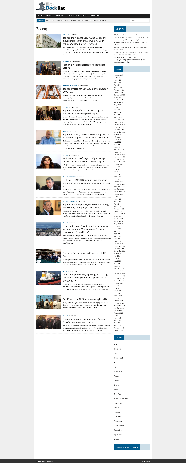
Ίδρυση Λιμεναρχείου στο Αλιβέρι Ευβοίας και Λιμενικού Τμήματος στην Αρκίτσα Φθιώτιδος (86, 135)
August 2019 (118, 283)
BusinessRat (60, 16)
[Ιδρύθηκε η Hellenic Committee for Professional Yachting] (48, 74)
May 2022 (117, 201)
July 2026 (117, 78)
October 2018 (119, 308)
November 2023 (119, 157)
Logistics (116, 353)
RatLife (84, 16)
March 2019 (118, 296)
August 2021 (118, 224)
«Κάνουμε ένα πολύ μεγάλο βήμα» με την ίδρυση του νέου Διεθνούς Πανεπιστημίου (84, 159)
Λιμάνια (49, 16)
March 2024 (118, 147)
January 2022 (118, 211)
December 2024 (119, 125)
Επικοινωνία (146, 461)
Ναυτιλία (66, 271)
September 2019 (120, 281)
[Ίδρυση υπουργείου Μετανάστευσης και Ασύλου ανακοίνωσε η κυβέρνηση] (48, 119)
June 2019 (117, 288)
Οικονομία (72, 177)
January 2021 (118, 241)
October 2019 (119, 278)
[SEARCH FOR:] (139, 20)
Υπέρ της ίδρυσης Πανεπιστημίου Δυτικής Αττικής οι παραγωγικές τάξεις (84, 320)
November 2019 (119, 276)
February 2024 (119, 149)
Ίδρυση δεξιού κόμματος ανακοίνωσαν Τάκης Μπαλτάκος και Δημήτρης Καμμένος (86, 205)
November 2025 (119, 97)
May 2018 (117, 320)
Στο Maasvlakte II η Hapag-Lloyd (125, 57)
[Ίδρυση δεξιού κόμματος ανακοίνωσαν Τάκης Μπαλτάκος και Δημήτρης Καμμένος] (48, 213)
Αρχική (40, 16)
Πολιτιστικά (118, 421)
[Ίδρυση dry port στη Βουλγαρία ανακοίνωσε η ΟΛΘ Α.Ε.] (48, 98)
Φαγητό (116, 439)
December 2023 (119, 154)
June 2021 (117, 229)
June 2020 (117, 258)
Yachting (66, 61)
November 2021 (119, 216)
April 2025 (117, 115)
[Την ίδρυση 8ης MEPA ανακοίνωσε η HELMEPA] (48, 308)
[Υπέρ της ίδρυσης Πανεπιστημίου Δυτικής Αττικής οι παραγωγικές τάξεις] (48, 328)
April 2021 (117, 234)
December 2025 (119, 95)
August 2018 (118, 313)
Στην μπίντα (73, 201)
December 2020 (119, 243)
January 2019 (118, 301)
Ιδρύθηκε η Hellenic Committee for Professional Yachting (84, 66)
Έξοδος (116, 389)
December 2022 (119, 184)
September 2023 (120, 162)
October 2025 (119, 100)
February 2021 (119, 239)
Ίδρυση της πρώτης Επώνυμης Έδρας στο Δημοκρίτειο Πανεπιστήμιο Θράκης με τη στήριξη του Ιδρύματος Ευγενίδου (85, 40)
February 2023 (119, 179)
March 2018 (118, 325)
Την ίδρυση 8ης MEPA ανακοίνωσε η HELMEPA (85, 299)
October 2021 (119, 219)
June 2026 (117, 80)
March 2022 (118, 206)
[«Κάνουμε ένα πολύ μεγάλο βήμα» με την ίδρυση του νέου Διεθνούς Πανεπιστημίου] (48, 167)
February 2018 (119, 328)
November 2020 (119, 246)
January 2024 (118, 152)
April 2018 (117, 323)
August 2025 (118, 105)
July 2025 (117, 107)
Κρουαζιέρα (118, 403)
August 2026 (118, 75)
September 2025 (120, 102)
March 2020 (118, 266)
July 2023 (117, 167)
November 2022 (119, 187)
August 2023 (118, 164)
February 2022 (119, 209)
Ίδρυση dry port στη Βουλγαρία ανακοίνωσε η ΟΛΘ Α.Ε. (85, 90)
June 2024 (117, 139)
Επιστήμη (66, 34)
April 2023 (117, 174)
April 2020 (117, 263)
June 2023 (117, 169)
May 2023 (117, 172)
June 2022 (117, 199)
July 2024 (117, 137)
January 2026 (118, 92)
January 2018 (118, 330)
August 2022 (118, 194)
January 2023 (118, 182)
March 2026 (118, 87)
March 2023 (118, 177)
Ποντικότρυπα (73, 16)
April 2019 (117, 293)
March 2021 (118, 236)
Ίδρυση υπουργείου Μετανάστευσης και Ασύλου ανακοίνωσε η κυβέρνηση (83, 111)
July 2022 (117, 196)
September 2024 (120, 132)
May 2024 (117, 142)
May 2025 (117, 112)
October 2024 (119, 130)
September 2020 (120, 251)
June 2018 (117, 318)
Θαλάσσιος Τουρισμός (121, 398)
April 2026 (117, 85)
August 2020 (118, 253)
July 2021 (117, 226)
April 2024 (117, 144)
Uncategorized (118, 371)
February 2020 (119, 268)
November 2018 (119, 305)
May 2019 (117, 291)
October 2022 (119, 189)
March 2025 (118, 117)
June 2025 (117, 110)
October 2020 (119, 249)
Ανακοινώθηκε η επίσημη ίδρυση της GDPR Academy (84, 254)
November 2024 (119, 127)
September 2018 (120, 311)
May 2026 (117, 82)
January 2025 (118, 122)
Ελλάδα (65, 107)
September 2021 (120, 221)
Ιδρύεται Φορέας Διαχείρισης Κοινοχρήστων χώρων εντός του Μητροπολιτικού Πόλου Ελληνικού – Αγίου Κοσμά (85, 229)
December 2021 (119, 214)
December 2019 (119, 273)
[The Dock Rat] (54, 7)
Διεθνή (116, 380)
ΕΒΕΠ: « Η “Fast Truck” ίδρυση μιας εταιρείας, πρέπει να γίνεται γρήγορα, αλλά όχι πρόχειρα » (86, 182)
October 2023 (119, 159)
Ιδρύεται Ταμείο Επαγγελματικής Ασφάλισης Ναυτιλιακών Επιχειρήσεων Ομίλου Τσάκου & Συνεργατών (86, 277)
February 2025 (119, 120)
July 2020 (117, 256)
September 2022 (120, 191)
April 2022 (117, 204)
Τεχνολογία (73, 250)
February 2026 (119, 90)
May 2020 (117, 261)
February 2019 (119, 298)
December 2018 (119, 303)
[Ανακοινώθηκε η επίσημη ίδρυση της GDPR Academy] (48, 262)
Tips (115, 367)
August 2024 (118, 134)
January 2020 (118, 271)
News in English (95, 16)
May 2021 (117, 231)
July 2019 (117, 286)
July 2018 (117, 315)
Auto (115, 344)
